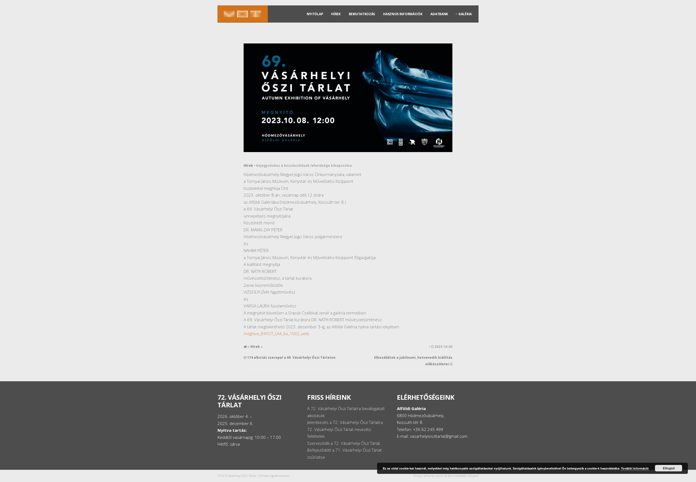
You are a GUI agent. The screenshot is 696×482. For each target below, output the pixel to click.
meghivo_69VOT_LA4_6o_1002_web (276, 333)
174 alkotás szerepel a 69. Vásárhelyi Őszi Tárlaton (291, 357)
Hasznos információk (402, 14)
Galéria (465, 14)
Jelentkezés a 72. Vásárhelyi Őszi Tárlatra (345, 422)
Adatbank (439, 14)
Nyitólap (315, 14)
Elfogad (669, 468)
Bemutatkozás (362, 14)
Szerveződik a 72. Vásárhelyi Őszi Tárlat (343, 443)
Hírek (336, 14)
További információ (635, 468)
